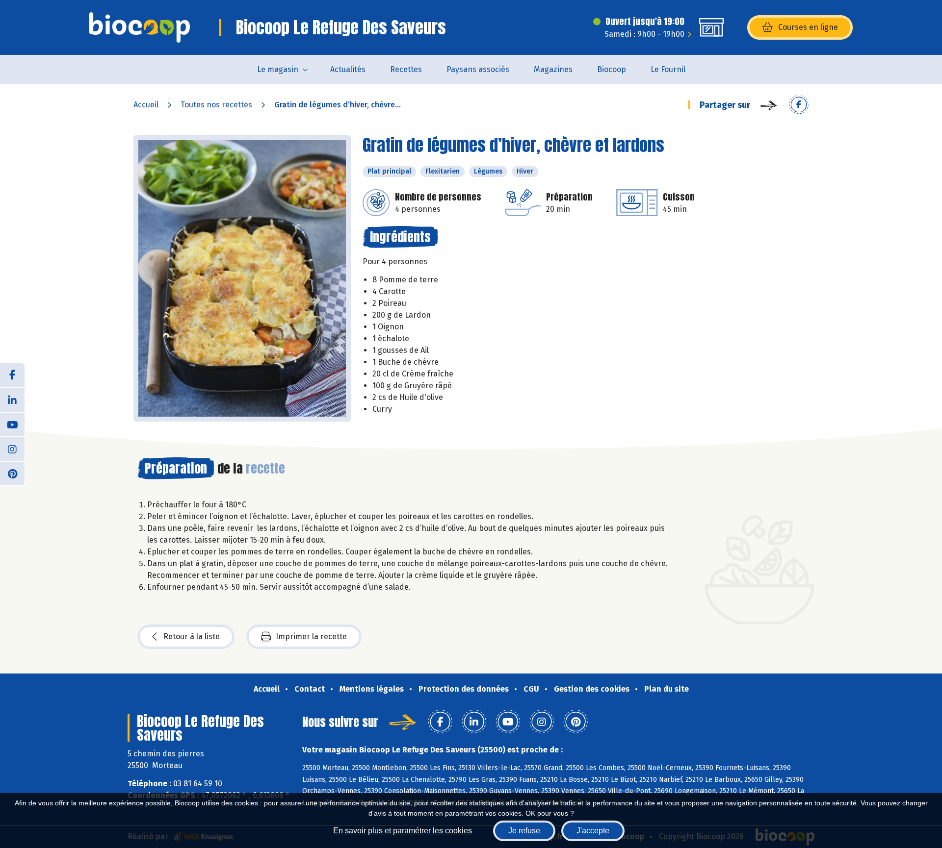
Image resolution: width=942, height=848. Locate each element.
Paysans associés (477, 69)
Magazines (553, 69)
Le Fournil (668, 69)
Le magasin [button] (277, 69)
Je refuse (524, 830)
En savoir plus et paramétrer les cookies (402, 830)
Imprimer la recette (311, 636)
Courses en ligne (808, 27)
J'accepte (592, 830)
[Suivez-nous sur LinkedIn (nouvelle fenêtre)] (12, 399)
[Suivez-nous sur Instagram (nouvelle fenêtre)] (12, 448)
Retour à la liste (191, 636)
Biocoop (611, 69)
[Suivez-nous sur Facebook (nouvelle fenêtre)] (12, 375)
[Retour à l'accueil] (139, 27)
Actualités (348, 69)
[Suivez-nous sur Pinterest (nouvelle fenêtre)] (12, 473)
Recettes (406, 69)
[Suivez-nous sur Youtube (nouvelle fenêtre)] (12, 424)
